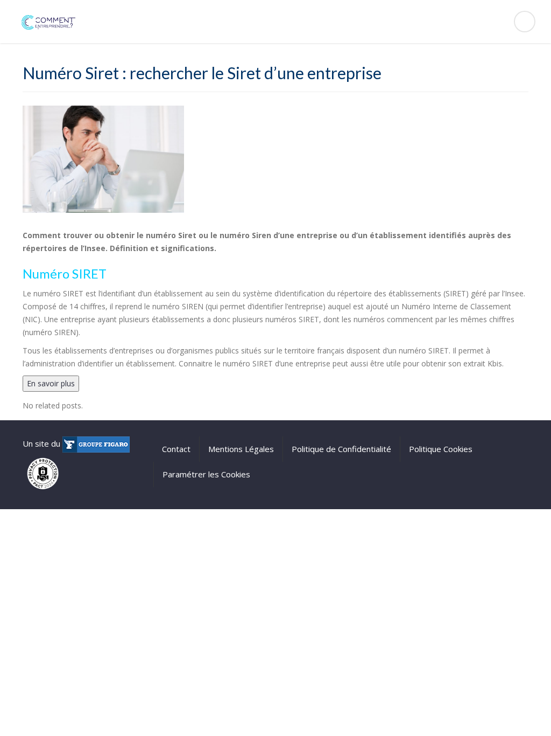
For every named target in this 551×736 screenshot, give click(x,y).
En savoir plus (51, 383)
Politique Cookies (440, 448)
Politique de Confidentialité (341, 448)
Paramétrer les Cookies (206, 474)
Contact (176, 448)
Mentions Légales (241, 448)
